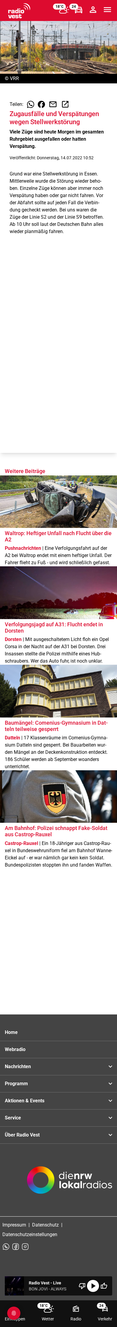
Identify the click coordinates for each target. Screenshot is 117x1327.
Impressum (14, 1225)
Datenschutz (45, 1225)
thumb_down (82, 1286)
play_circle (93, 1286)
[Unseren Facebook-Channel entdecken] (15, 1246)
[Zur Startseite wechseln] (19, 10)
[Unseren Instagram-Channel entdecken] (25, 1246)
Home (11, 1032)
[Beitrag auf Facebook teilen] (41, 104)
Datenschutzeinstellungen (29, 1234)
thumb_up (103, 1286)
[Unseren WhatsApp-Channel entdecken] (6, 1246)
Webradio (15, 1049)
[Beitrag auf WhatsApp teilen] (30, 104)
